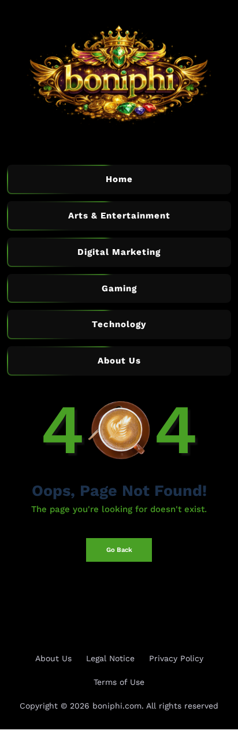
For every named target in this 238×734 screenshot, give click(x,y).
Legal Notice (110, 658)
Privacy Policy (176, 658)
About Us (53, 658)
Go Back (119, 550)
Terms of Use (119, 682)
